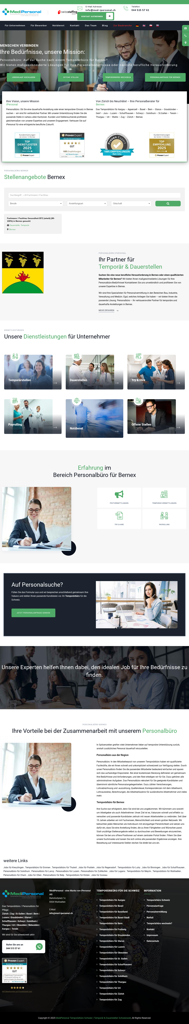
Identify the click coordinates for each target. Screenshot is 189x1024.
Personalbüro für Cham (15, 875)
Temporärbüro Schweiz (158, 900)
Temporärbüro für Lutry (129, 867)
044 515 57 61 (13, 948)
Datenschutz (153, 941)
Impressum (152, 935)
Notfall (150, 917)
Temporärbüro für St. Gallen (113, 958)
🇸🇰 (157, 25)
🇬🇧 (144, 25)
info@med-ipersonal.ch (61, 913)
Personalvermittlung (157, 911)
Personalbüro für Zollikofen (94, 871)
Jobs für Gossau (99, 875)
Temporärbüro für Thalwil (64, 867)
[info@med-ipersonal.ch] (185, 28)
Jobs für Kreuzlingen (13, 867)
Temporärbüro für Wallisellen (167, 871)
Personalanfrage (155, 906)
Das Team (91, 25)
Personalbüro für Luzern (68, 871)
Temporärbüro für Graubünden (114, 935)
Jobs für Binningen (151, 867)
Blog (105, 25)
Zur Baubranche (122, 25)
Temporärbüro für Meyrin (139, 871)
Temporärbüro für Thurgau (112, 982)
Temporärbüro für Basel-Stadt (114, 917)
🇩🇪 (137, 25)
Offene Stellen (141, 424)
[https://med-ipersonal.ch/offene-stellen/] (23, 272)
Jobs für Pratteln (86, 867)
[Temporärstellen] (55, 383)
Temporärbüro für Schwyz (112, 970)
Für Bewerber (39, 25)
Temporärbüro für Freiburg (112, 929)
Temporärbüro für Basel (111, 906)
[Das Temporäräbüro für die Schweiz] (21, 12)
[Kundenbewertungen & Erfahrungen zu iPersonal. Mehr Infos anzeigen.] (72, 145)
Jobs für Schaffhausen (173, 867)
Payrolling (15, 424)
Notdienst (58, 25)
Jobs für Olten (35, 875)
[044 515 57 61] (185, 35)
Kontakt (74, 25)
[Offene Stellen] (178, 427)
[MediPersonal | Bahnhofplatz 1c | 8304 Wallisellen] (185, 42)
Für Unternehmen (15, 25)
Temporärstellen (19, 380)
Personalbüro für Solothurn (16, 871)
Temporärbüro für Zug (110, 999)
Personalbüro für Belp (54, 875)
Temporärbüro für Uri (110, 988)
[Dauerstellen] (116, 383)
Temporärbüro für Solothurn (113, 976)
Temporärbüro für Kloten (78, 875)
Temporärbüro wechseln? (159, 923)
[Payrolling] (55, 427)
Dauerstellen (78, 380)
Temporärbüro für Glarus (111, 941)
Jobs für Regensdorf (106, 867)
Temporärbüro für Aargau (112, 900)
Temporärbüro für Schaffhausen (115, 964)
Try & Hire (138, 380)
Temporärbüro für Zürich (111, 993)
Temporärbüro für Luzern (112, 947)
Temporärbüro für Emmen (38, 867)
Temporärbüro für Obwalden (113, 952)
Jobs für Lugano (117, 871)
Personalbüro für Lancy (43, 871)
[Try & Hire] (178, 383)
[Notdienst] (116, 431)
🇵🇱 (150, 25)
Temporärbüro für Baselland (113, 911)
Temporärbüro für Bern (110, 923)
